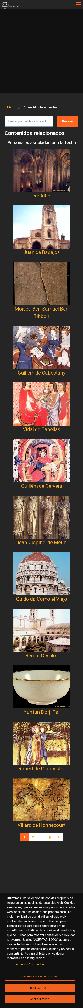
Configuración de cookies (40, 976)
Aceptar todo (40, 999)
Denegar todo (39, 987)
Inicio (10, 107)
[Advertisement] (41, 52)
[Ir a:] (41, 170)
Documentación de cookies (29, 964)
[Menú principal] (78, 4)
